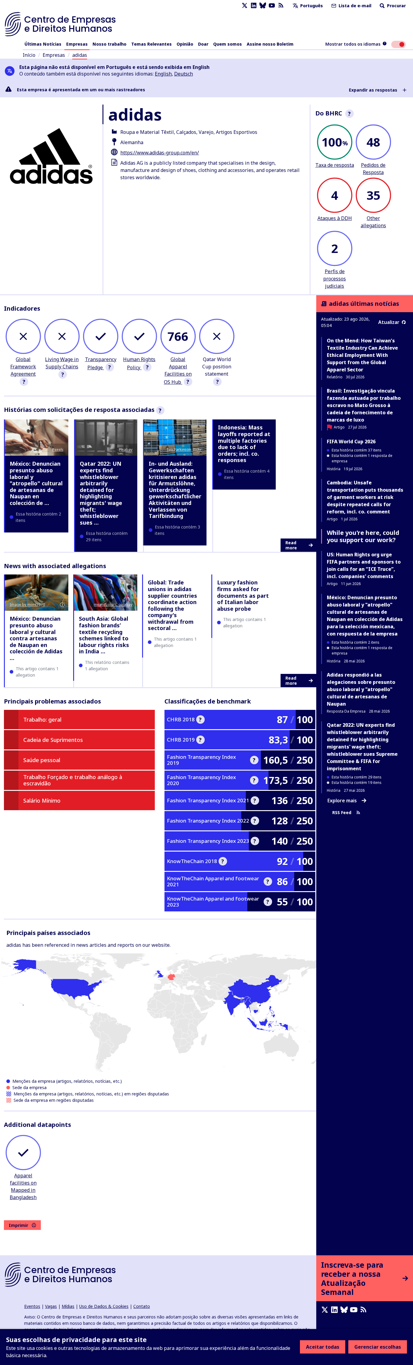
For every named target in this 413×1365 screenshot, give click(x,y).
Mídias (68, 1306)
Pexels (57, 449)
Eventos (32, 1306)
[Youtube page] (271, 5)
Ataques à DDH (334, 218)
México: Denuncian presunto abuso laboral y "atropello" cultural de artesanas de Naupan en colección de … (36, 483)
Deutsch (183, 73)
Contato (141, 1306)
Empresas (77, 44)
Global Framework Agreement (23, 366)
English (163, 73)
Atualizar (388, 322)
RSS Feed (341, 813)
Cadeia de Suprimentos (53, 739)
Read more (291, 545)
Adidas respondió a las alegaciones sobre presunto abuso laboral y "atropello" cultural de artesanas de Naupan (361, 689)
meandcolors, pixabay (113, 604)
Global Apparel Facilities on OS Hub (178, 370)
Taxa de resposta (334, 165)
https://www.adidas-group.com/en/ (159, 152)
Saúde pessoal (41, 760)
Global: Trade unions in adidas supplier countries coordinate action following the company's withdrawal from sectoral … (172, 605)
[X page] (244, 5)
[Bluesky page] (262, 5)
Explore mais (342, 800)
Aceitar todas (322, 1347)
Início (29, 55)
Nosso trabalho (109, 44)
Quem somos (227, 44)
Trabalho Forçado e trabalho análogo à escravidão (72, 780)
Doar (203, 44)
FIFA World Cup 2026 (351, 441)
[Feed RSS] (281, 5)
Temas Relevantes (151, 44)
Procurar (396, 5)
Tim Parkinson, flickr (184, 449)
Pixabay (125, 449)
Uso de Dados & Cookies (103, 1306)
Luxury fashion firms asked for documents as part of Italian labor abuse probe (243, 595)
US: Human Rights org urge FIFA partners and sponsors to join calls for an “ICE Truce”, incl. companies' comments (364, 565)
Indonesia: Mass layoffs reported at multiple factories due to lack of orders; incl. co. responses (244, 444)
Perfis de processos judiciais (334, 278)
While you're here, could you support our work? (363, 536)
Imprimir (18, 1225)
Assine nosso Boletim (270, 44)
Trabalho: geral (42, 719)
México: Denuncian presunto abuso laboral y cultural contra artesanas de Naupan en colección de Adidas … (36, 638)
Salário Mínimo (41, 800)
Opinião (185, 44)
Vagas (51, 1306)
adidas (79, 55)
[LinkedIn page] (253, 5)
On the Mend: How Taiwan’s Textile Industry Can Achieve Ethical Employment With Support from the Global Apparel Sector (362, 355)
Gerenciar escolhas (377, 1347)
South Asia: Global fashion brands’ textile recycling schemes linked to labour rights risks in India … (104, 635)
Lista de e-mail (354, 5)
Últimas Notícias (42, 44)
